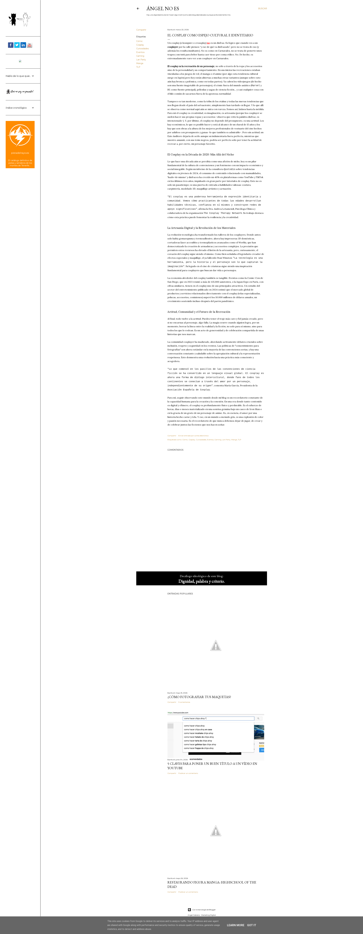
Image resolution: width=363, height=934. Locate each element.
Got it (251, 925)
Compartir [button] (141, 30)
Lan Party (141, 59)
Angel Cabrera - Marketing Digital (202, 915)
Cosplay (140, 45)
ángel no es (162, 8)
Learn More (235, 925)
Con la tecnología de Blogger (204, 910)
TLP (138, 67)
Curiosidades (142, 48)
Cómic (139, 41)
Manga (139, 63)
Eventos (140, 52)
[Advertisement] (215, 544)
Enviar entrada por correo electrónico (193, 436)
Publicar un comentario (188, 773)
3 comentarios (184, 702)
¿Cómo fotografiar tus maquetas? (199, 697)
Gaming (140, 56)
